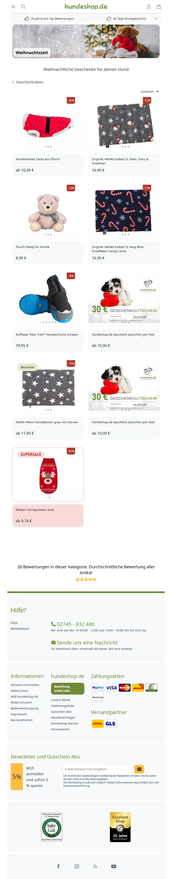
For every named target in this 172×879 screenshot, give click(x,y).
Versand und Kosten (25, 685)
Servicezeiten (60, 729)
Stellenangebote (62, 706)
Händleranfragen (63, 717)
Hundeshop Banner (64, 723)
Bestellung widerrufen (62, 688)
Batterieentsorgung (24, 708)
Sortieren (147, 91)
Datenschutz (19, 691)
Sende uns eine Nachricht (87, 642)
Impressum (19, 714)
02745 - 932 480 (76, 624)
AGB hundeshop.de (24, 697)
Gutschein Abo (61, 712)
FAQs (14, 623)
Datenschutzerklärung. (76, 786)
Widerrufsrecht (21, 702)
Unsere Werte (60, 700)
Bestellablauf (20, 629)
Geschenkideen (29, 81)
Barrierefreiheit (22, 720)
